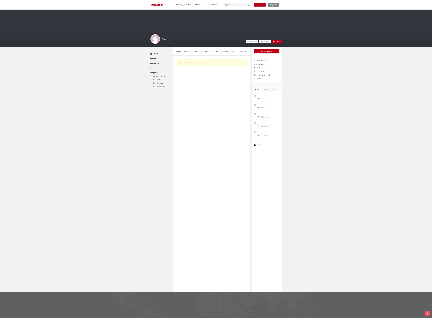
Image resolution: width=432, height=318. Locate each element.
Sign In (260, 5)
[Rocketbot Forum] (161, 5)
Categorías (154, 63)
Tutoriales (198, 5)
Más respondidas (159, 86)
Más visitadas (158, 83)
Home (155, 54)
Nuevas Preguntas (159, 76)
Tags (274, 89)
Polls (227, 51)
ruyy (164, 38)
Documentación (211, 5)
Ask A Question (266, 51)
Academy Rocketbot (183, 5)
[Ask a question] (427, 313)
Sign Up (273, 5)
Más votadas (157, 80)
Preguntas (154, 73)
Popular (257, 89)
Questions (253, 42)
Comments (266, 89)
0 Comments (265, 99)
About (178, 51)
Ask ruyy (277, 42)
